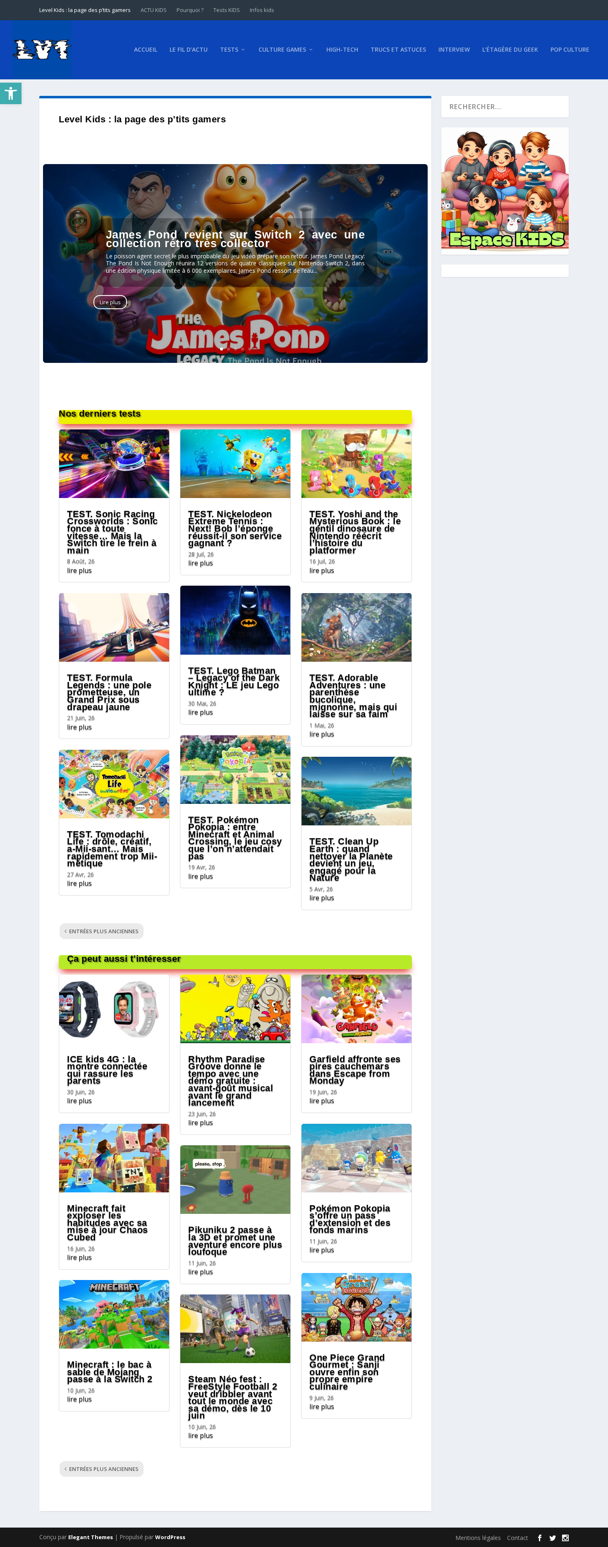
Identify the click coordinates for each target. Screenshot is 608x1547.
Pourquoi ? (190, 10)
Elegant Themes (90, 1537)
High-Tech (342, 49)
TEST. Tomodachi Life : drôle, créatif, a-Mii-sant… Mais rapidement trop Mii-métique (112, 848)
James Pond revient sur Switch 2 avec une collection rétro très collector (235, 239)
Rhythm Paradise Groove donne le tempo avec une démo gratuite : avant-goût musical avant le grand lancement (230, 1081)
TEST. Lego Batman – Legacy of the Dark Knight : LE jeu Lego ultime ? (234, 681)
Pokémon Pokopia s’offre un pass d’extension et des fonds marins (349, 1219)
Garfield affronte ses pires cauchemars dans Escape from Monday (355, 1070)
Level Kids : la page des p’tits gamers (85, 10)
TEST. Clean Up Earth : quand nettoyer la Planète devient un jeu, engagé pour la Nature (351, 859)
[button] (11, 93)
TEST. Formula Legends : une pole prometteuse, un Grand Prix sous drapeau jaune (109, 692)
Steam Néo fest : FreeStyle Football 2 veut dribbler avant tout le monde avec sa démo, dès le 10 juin (232, 1397)
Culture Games (282, 49)
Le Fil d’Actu (189, 49)
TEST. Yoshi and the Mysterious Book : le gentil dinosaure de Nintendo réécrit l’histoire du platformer (355, 532)
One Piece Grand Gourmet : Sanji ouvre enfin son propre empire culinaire (347, 1372)
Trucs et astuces (398, 49)
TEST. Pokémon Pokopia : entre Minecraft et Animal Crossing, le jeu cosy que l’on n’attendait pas (235, 838)
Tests (229, 49)
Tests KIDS (226, 10)
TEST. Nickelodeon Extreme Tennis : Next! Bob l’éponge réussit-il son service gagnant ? (235, 528)
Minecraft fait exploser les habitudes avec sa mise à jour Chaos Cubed (107, 1222)
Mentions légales (478, 1538)
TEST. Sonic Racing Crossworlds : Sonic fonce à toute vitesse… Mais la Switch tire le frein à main (112, 532)
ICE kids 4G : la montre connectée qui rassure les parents (107, 1070)
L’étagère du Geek (510, 49)
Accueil (145, 49)
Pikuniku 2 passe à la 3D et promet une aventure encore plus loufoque (235, 1241)
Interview (454, 49)
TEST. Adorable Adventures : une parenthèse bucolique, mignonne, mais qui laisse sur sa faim (353, 695)
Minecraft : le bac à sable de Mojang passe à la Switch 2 (110, 1371)
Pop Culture (570, 49)
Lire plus (110, 302)
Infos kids (262, 10)
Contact (517, 1538)
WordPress (170, 1537)
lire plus (79, 570)
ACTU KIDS (154, 10)
